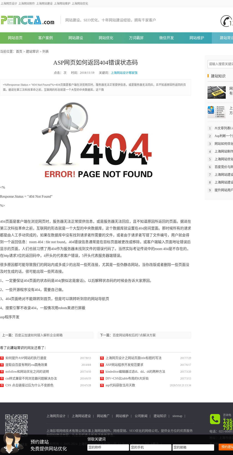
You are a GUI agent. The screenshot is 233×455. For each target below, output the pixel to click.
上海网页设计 (9, 3)
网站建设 (75, 38)
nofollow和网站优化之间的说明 (27, 371)
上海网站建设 (44, 3)
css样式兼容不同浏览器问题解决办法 (31, 378)
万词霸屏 (136, 38)
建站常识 (32, 51)
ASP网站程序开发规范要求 (124, 365)
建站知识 (160, 416)
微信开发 (166, 38)
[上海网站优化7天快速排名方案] (217, 112)
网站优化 (106, 38)
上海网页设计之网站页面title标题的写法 (134, 358)
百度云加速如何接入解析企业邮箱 (39, 335)
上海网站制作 (26, 3)
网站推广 (103, 416)
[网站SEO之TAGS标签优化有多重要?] (217, 92)
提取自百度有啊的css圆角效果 (26, 365)
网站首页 (15, 38)
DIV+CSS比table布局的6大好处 (127, 378)
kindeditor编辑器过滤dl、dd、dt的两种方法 (135, 371)
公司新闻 (141, 416)
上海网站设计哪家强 (124, 72)
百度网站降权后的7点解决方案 (134, 335)
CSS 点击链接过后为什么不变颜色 (29, 385)
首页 (19, 51)
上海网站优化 (80, 3)
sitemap (177, 416)
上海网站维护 (62, 3)
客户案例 (45, 38)
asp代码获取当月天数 (120, 385)
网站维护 (197, 38)
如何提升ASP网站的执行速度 (25, 358)
